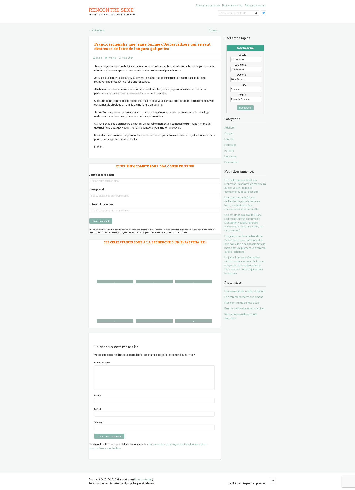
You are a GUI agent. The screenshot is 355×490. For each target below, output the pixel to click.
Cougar (228, 133)
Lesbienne (230, 156)
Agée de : (242, 75)
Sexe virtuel (231, 162)
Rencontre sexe (111, 10)
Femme (229, 139)
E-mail (98, 408)
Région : (243, 95)
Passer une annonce (208, 5)
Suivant (215, 30)
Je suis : (243, 55)
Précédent (96, 30)
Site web (99, 422)
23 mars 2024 (126, 58)
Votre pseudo (97, 189)
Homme (112, 58)
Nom (97, 395)
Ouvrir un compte (101, 221)
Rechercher (245, 107)
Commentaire (102, 362)
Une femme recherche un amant (243, 296)
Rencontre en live (232, 5)
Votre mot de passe (101, 204)
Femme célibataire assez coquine (244, 308)
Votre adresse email (101, 174)
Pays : (244, 85)
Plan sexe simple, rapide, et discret (244, 291)
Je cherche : (241, 65)
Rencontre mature (255, 5)
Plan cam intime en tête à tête (242, 302)
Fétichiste (230, 144)
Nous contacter (143, 479)
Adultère (229, 127)
